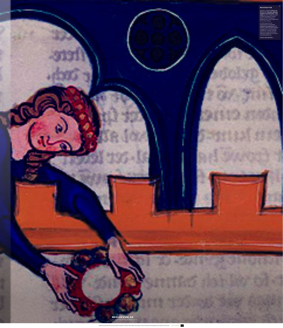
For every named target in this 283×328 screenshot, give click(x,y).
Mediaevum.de (123, 317)
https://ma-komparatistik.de (267, 26)
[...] (270, 20)
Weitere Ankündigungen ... (266, 37)
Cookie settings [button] (175, 325)
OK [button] (182, 325)
